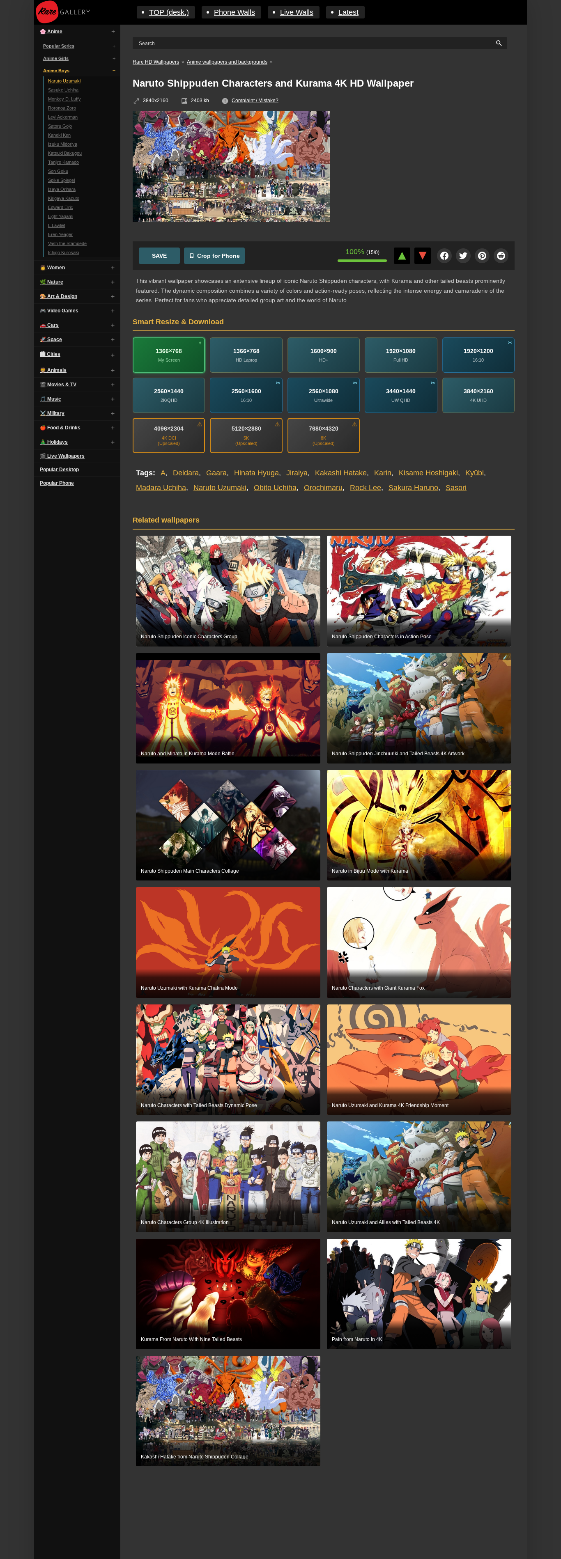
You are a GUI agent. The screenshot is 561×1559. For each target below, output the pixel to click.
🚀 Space (51, 339)
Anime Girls (56, 58)
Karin (382, 473)
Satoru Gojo (60, 126)
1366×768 (169, 351)
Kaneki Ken (59, 135)
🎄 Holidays (54, 442)
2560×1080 (323, 391)
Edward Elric (60, 207)
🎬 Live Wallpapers (62, 456)
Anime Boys (56, 70)
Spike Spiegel (61, 180)
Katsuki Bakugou (65, 153)
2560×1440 (169, 391)
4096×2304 (169, 428)
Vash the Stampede (67, 243)
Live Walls (296, 12)
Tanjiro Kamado (63, 162)
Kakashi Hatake (341, 473)
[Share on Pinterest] (482, 255)
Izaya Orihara (62, 189)
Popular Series (58, 46)
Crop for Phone (218, 255)
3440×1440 (401, 391)
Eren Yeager (60, 234)
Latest (348, 12)
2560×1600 (246, 391)
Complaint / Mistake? (255, 100)
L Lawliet (56, 225)
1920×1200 (478, 351)
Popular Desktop (59, 469)
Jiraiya (297, 473)
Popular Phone (57, 483)
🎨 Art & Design (58, 296)
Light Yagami (60, 216)
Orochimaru (323, 488)
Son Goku (58, 171)
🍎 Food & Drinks (60, 428)
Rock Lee (365, 488)
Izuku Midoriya (62, 144)
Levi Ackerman (63, 117)
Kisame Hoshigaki (428, 473)
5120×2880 (246, 428)
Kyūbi (474, 473)
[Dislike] (422, 256)
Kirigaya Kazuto (63, 198)
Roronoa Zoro (62, 107)
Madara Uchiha (161, 488)
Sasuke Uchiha (63, 89)
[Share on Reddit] (501, 255)
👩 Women (52, 268)
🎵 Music (50, 399)
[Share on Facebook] (444, 255)
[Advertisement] (428, 170)
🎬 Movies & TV (58, 384)
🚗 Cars (49, 325)
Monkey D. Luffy (64, 98)
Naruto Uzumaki (64, 80)
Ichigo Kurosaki (63, 252)
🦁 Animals (53, 370)
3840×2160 (478, 391)
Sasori (456, 488)
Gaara (216, 473)
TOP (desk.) (169, 12)
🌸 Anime (51, 31)
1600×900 (323, 351)
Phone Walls (234, 12)
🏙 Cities (50, 354)
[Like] (402, 256)
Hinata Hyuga (256, 473)
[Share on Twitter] (463, 255)
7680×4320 (323, 428)
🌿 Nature (51, 282)
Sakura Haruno (413, 488)
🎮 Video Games (59, 311)
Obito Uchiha (275, 488)
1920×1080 (401, 351)
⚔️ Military (52, 413)
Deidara (186, 473)
